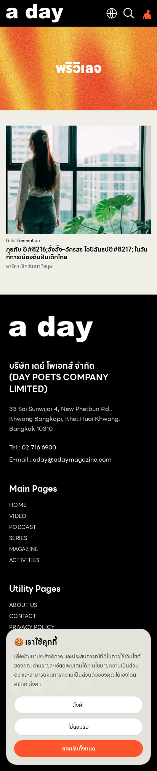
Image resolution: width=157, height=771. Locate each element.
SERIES (18, 538)
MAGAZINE (23, 549)
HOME (17, 505)
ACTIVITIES (24, 560)
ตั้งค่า (35, 684)
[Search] (128, 13)
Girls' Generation (23, 241)
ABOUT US (23, 605)
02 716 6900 (39, 447)
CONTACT (22, 616)
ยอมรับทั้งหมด (78, 748)
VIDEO (18, 516)
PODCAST (22, 527)
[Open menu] (145, 13)
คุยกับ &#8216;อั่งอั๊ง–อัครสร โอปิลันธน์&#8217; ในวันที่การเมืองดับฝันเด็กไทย (76, 253)
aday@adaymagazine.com (72, 459)
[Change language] (111, 13)
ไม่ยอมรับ (78, 727)
